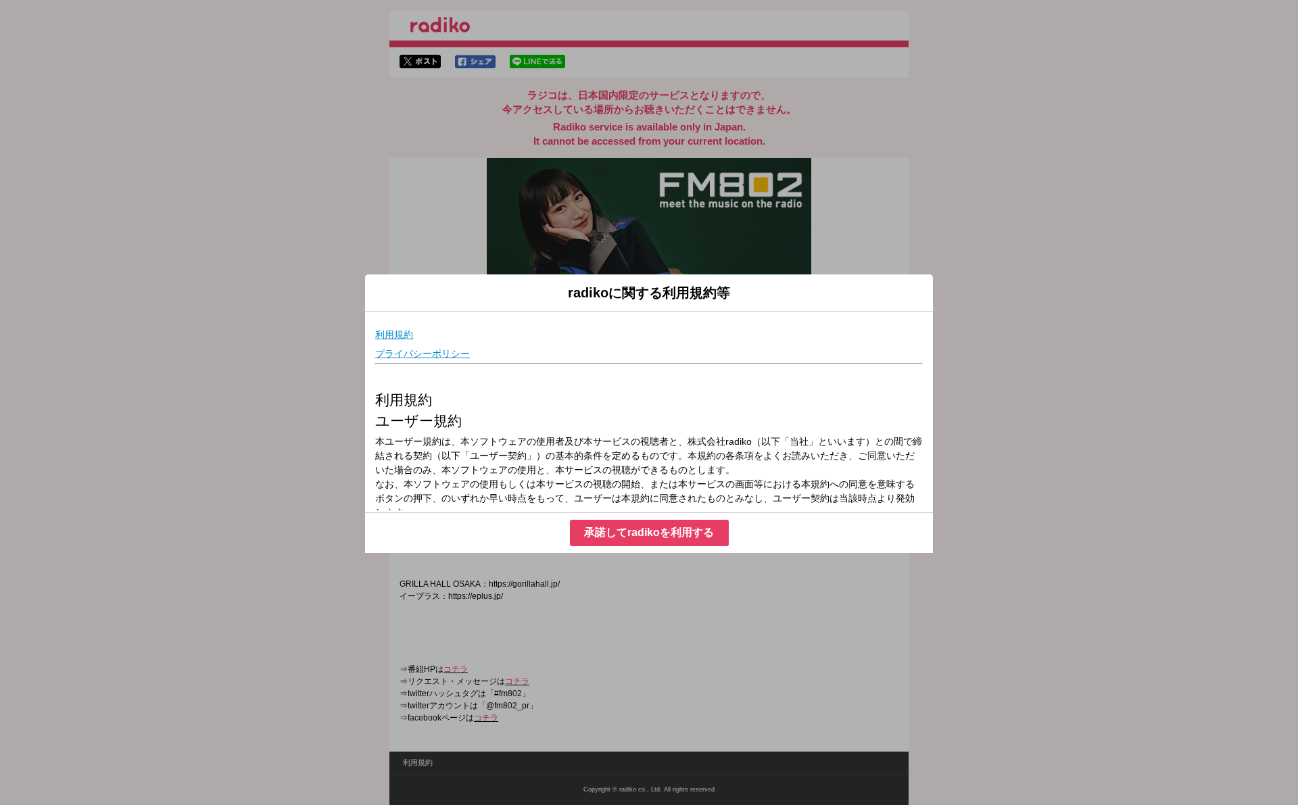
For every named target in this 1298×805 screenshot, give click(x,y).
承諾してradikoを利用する (649, 532)
